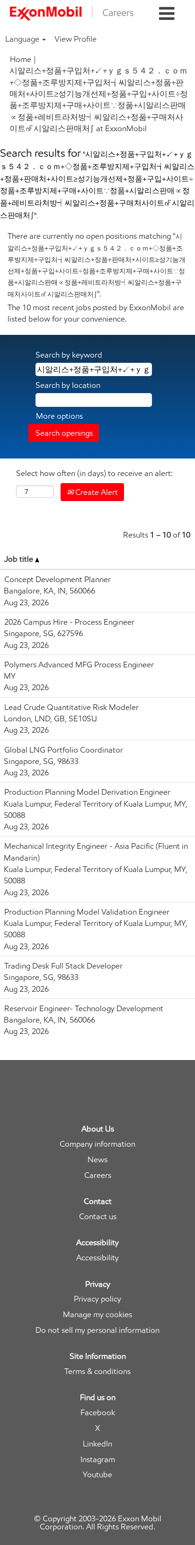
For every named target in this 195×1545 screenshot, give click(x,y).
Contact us (97, 1216)
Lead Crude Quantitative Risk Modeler (71, 707)
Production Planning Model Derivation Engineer (87, 792)
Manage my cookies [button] (97, 1314)
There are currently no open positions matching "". (97, 264)
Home (20, 59)
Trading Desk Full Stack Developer (63, 965)
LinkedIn (97, 1443)
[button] (167, 14)
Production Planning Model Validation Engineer (86, 911)
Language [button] (23, 39)
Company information (97, 1144)
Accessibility (97, 1257)
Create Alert (95, 492)
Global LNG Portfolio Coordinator (63, 750)
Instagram (97, 1459)
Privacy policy (97, 1298)
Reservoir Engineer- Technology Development (83, 1008)
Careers (97, 1175)
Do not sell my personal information (97, 1330)
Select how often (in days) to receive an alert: (94, 473)
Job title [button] (19, 559)
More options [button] (59, 416)
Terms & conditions (97, 1371)
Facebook (97, 1412)
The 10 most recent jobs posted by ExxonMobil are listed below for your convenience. (96, 313)
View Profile (75, 39)
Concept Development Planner (57, 579)
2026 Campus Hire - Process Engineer (69, 622)
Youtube (97, 1474)
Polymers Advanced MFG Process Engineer (79, 664)
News (97, 1159)
